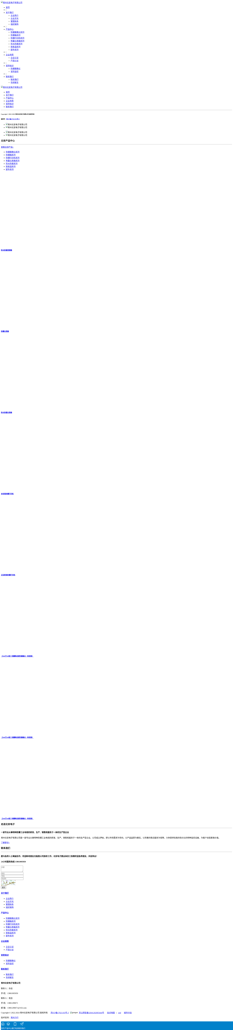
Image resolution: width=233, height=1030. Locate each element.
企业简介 (14, 15)
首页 (8, 7)
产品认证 (14, 61)
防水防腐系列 (16, 44)
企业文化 (14, 18)
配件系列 (14, 50)
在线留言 (14, 82)
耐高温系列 (15, 47)
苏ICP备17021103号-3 (13, 119)
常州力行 (14, 1018)
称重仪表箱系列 (17, 41)
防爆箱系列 (15, 35)
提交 (3, 887)
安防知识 (10, 66)
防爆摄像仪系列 (17, 32)
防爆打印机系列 (17, 38)
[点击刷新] (8, 882)
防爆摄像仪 (15, 69)
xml (119, 1013)
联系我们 (10, 77)
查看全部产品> (7, 147)
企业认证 (14, 58)
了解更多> (5, 843)
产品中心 (10, 29)
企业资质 (10, 55)
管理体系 (14, 21)
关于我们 (10, 13)
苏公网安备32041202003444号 (91, 1013)
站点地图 (111, 1013)
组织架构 (14, 24)
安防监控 (14, 71)
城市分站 (128, 1013)
